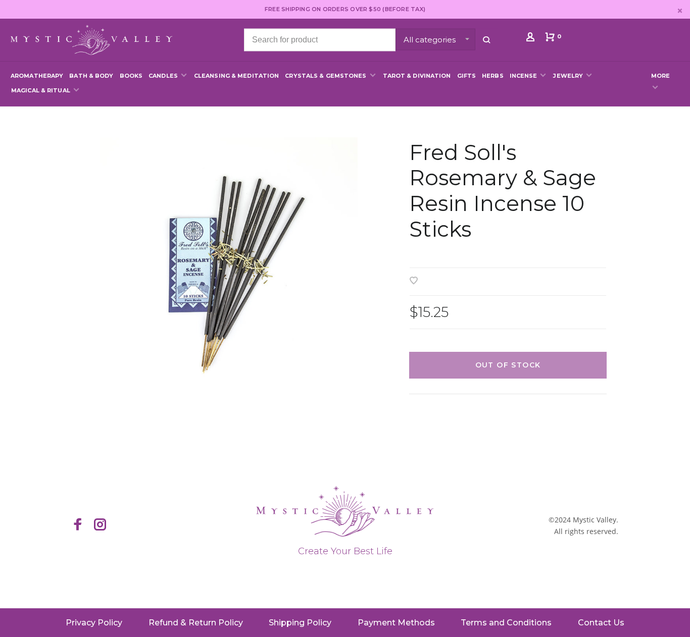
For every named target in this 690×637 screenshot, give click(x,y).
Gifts (466, 75)
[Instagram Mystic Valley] (100, 525)
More (660, 75)
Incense (523, 75)
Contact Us (601, 622)
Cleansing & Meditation (236, 75)
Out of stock (508, 364)
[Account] (531, 38)
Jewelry (568, 75)
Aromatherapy (37, 75)
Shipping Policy (300, 622)
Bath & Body (91, 75)
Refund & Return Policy (196, 622)
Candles (163, 75)
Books (131, 75)
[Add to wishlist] (414, 281)
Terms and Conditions (506, 622)
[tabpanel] (228, 266)
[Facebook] (78, 525)
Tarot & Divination (417, 75)
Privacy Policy (94, 622)
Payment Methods (396, 622)
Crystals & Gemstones (325, 75)
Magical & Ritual (40, 90)
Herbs (493, 75)
